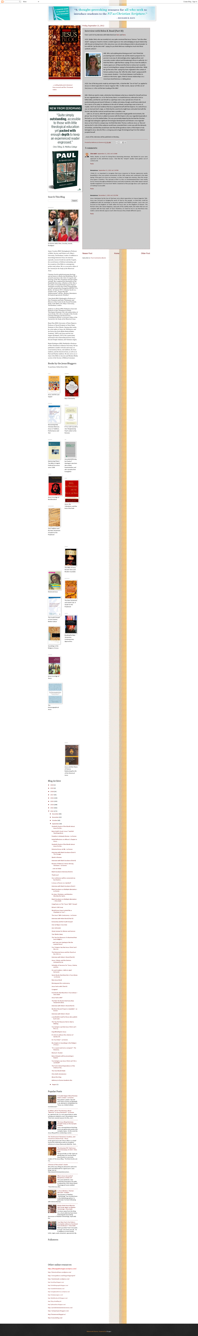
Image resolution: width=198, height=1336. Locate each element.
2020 (52, 785)
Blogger (109, 1331)
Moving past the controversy (61, 983)
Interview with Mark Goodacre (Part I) (63, 886)
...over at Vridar (56, 868)
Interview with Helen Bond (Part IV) (62, 918)
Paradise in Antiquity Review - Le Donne (64, 836)
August (54, 1084)
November (55, 817)
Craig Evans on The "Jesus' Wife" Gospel (64, 904)
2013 (52, 808)
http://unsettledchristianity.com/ (56, 1288)
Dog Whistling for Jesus (59, 1032)
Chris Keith (93, 153)
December (55, 814)
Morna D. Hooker (57, 1053)
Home (116, 253)
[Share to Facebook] (123, 142)
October (55, 820)
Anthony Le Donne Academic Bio (62, 1080)
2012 (52, 811)
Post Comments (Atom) (98, 258)
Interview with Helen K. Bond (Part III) (63, 957)
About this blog (56, 1077)
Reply (92, 163)
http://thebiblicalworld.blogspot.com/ (58, 1298)
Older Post (145, 253)
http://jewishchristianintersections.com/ (60, 1307)
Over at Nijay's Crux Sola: (59, 925)
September (55, 824)
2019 (52, 788)
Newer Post (87, 253)
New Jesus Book (57, 980)
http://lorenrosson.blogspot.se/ (57, 1314)
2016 (52, 798)
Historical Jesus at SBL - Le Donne (62, 849)
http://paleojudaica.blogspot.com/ (57, 1304)
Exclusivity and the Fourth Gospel (62, 922)
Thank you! (55, 875)
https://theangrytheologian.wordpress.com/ (62, 1269)
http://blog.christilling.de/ (54, 1301)
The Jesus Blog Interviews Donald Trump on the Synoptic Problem (67, 1123)
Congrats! (55, 989)
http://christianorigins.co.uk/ (55, 1295)
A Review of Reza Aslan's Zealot (58, 1164)
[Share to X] (121, 142)
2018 (52, 791)
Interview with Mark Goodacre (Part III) (64, 860)
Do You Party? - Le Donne (60, 1040)
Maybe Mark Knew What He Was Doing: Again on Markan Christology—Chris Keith (66, 1207)
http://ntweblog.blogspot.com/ (56, 1282)
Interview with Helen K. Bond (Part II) (63, 1006)
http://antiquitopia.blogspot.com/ (58, 1311)
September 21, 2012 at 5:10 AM (107, 153)
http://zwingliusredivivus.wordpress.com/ (59, 1291)
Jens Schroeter (56, 928)
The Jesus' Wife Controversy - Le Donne (64, 915)
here (118, 35)
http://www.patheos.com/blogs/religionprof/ (61, 1275)
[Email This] (117, 142)
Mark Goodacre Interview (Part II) (62, 872)
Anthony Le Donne (97, 142)
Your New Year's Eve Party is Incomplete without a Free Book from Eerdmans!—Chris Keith (67, 1223)
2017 (52, 795)
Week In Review (57, 857)
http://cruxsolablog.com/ (55, 1318)
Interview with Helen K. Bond (60, 1014)
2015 (52, 801)
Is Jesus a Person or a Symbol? (61, 883)
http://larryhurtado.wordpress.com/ (59, 1279)
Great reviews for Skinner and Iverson (63, 931)
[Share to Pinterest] (125, 142)
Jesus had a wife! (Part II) (59, 986)
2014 (52, 804)
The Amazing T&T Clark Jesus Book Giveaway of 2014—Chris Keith (67, 1149)
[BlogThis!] (119, 142)
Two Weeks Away (57, 934)
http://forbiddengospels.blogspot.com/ (58, 1285)
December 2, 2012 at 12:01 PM (108, 195)
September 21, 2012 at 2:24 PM (108, 170)
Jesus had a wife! (57, 997)
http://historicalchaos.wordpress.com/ (59, 1272)
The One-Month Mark (58, 1071)
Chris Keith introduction (59, 1074)
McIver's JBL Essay (57, 907)
